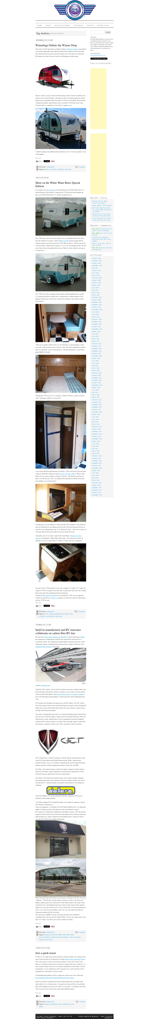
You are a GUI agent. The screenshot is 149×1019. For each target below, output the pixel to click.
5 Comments (81, 167)
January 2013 (96, 458)
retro (71, 614)
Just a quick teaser (45, 953)
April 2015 (95, 395)
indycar (58, 937)
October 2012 (96, 465)
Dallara (83, 637)
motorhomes (64, 937)
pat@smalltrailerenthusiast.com (97, 55)
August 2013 (96, 441)
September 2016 (97, 356)
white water (58, 616)
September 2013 (97, 439)
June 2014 (95, 419)
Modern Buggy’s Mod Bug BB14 (101, 205)
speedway (41, 939)
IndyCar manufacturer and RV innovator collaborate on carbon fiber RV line (58, 631)
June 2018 (95, 314)
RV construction (75, 937)
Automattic (108, 1018)
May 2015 (95, 392)
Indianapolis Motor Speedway (44, 647)
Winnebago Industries (73, 49)
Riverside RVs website (49, 595)
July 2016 (95, 361)
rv (69, 937)
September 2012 (97, 468)
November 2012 (97, 463)
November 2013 (97, 434)
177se (46, 614)
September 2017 (97, 329)
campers (47, 1004)
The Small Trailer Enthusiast (46, 1016)
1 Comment (81, 1002)
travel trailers (52, 169)
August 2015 (96, 387)
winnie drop (67, 169)
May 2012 (95, 478)
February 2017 (97, 344)
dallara (60, 935)
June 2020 (95, 273)
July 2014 (95, 417)
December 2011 (97, 487)
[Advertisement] (98, 98)
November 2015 (97, 380)
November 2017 (97, 324)
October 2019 (96, 283)
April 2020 (95, 275)
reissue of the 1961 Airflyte (68, 474)
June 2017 (95, 336)
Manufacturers (62, 25)
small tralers (53, 1004)
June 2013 (95, 446)
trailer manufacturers (64, 1004)
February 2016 (97, 373)
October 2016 (96, 353)
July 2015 (95, 390)
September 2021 (97, 265)
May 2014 (95, 422)
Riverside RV (65, 241)
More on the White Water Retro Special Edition (57, 184)
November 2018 (97, 304)
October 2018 (96, 307)
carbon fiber (54, 935)
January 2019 (96, 300)
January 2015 (96, 402)
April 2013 (95, 451)
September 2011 (97, 495)
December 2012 (97, 461)
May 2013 (95, 448)
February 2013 (97, 456)
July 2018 (95, 312)
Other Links (103, 25)
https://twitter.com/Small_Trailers (75, 959)
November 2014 (97, 407)
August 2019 (96, 285)
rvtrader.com (53, 598)
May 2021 (95, 268)
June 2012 (95, 475)
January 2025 (96, 258)
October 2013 (96, 436)
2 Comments (81, 932)
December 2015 (97, 378)
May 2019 (95, 290)
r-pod (70, 105)
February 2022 (97, 261)
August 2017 (96, 331)
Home (39, 25)
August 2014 (96, 414)
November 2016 (97, 351)
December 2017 (97, 322)
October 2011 (96, 492)
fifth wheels (66, 935)
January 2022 (96, 263)
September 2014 (97, 412)
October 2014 (96, 409)
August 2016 (96, 358)
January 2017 (96, 346)
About (48, 25)
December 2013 (97, 431)
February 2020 (97, 278)
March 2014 (95, 424)
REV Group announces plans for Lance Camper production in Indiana (101, 209)
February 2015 (97, 400)
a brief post (52, 190)
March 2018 (95, 317)
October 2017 (96, 326)
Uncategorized (50, 167)
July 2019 (95, 287)
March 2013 (95, 453)
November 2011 (97, 490)
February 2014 (97, 426)
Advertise (78, 25)
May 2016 (95, 365)
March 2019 (95, 295)
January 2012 (96, 485)
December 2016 (97, 348)
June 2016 (95, 363)
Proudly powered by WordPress (88, 1016)
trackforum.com (45, 685)
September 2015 (97, 385)
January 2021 (96, 270)
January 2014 (96, 429)
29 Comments (81, 611)
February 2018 (97, 319)
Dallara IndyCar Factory (63, 694)
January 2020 (96, 280)
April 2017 (95, 339)
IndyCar (65, 637)
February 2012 (97, 483)
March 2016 (95, 370)
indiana (53, 937)
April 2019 (95, 292)
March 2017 (95, 341)
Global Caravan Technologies (52, 637)
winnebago (60, 169)
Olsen (94, 237)
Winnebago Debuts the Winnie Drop (56, 45)
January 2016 (96, 375)
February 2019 (97, 297)
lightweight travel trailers (62, 614)
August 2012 (96, 470)
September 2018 (97, 309)
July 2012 (95, 473)
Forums (90, 25)
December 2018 (97, 302)
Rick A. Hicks (97, 243)
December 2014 (97, 404)
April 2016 (95, 368)
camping (51, 614)
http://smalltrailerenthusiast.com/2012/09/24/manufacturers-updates (54, 978)
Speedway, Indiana (77, 694)
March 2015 (95, 397)
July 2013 (95, 444)
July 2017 (95, 334)
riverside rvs (42, 616)
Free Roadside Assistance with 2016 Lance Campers (101, 239)
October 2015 (96, 383)
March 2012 (95, 480)
